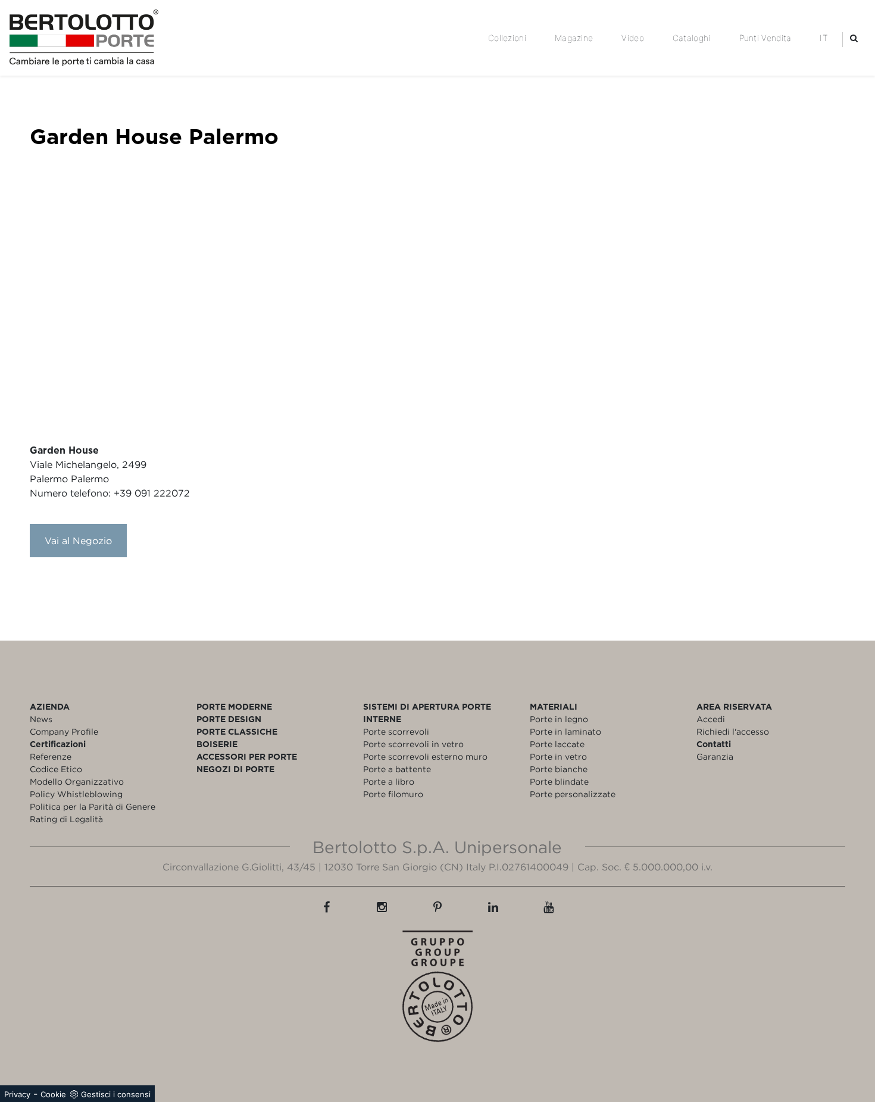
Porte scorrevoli (396, 731)
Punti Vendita (765, 38)
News (41, 718)
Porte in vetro (558, 756)
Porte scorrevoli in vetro (413, 743)
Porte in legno (559, 718)
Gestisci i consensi (116, 1094)
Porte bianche (559, 768)
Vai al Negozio (78, 540)
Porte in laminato (565, 731)
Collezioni (507, 38)
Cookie (53, 1094)
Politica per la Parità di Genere (92, 806)
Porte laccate (557, 743)
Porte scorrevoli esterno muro (425, 756)
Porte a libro (388, 781)
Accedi (710, 718)
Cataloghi (692, 38)
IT (824, 38)
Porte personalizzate (572, 793)
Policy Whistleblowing (76, 793)
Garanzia (714, 756)
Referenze (50, 756)
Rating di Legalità (66, 818)
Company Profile (64, 731)
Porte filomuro (393, 793)
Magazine (574, 38)
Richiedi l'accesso (732, 731)
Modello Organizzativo (77, 781)
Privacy (17, 1094)
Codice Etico (56, 768)
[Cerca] (853, 38)
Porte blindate (559, 781)
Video (632, 38)
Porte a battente (397, 768)
